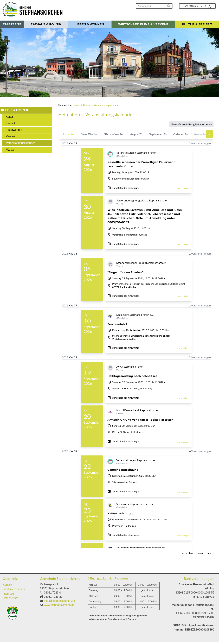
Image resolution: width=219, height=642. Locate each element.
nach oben (205, 553)
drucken (189, 553)
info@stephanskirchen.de (59, 600)
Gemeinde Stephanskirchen (61, 578)
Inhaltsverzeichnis (14, 589)
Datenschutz (10, 598)
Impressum (9, 593)
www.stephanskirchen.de (59, 604)
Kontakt (7, 584)
